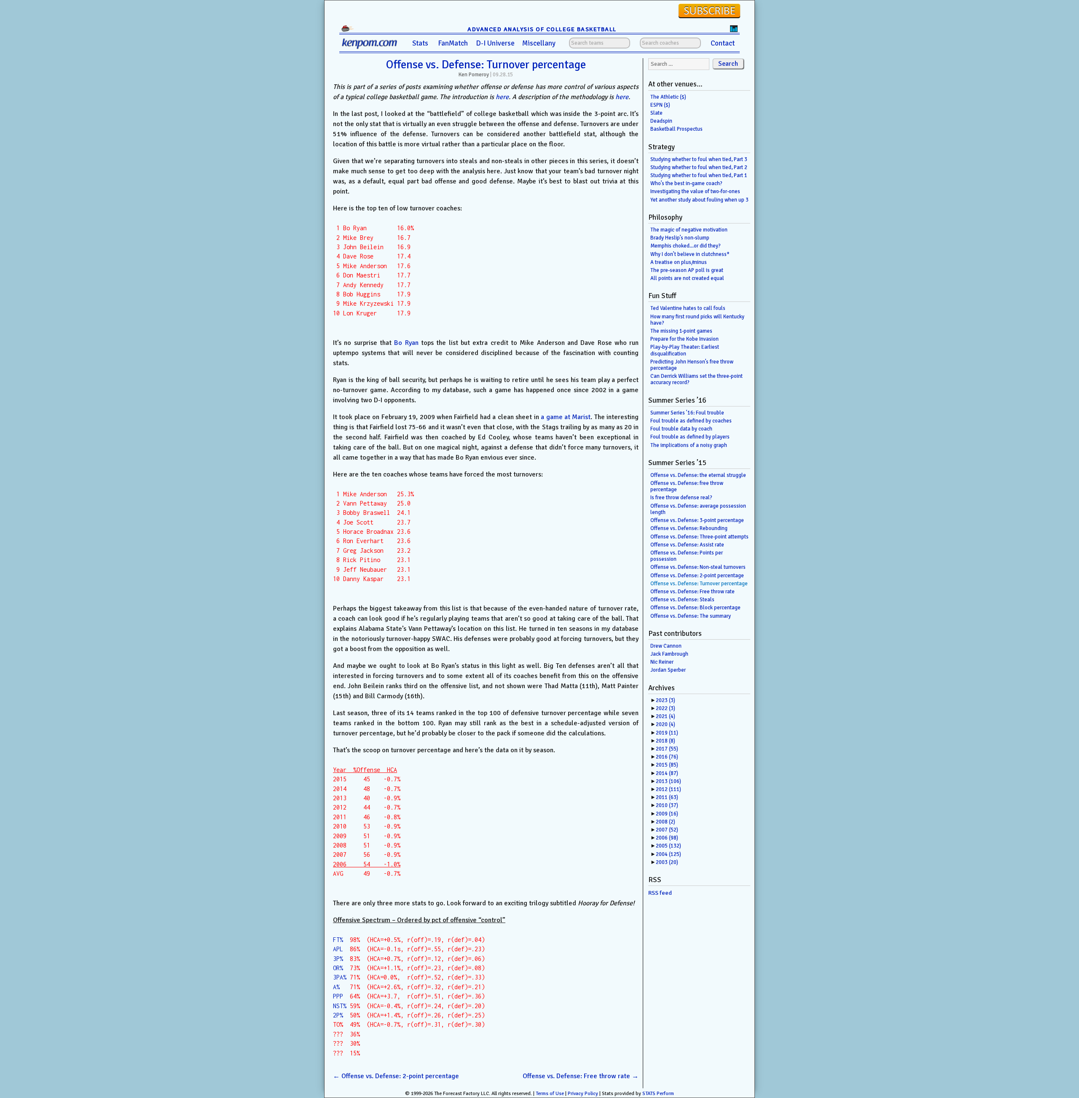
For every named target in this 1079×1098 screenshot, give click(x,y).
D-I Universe (495, 43)
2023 (665, 700)
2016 (667, 757)
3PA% (339, 977)
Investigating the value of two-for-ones (695, 191)
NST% (339, 1005)
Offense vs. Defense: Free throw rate (581, 1076)
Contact (723, 43)
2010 (667, 805)
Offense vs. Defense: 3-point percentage (697, 520)
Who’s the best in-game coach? (686, 183)
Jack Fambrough (669, 654)
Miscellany (539, 43)
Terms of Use (550, 1093)
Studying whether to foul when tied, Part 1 (698, 175)
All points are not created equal (687, 278)
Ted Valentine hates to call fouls (687, 308)
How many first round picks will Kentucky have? (697, 319)
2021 (665, 716)
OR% (338, 968)
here (502, 97)
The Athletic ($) (668, 97)
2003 (667, 862)
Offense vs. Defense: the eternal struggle (698, 475)
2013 (668, 781)
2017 (667, 748)
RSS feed (660, 892)
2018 (665, 740)
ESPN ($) (660, 105)
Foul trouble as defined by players (690, 436)
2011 (667, 797)
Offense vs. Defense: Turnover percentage (486, 64)
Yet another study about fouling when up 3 (699, 199)
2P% (338, 1015)
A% (336, 986)
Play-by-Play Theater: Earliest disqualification (684, 350)
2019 (667, 732)
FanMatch (453, 43)
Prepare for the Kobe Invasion (684, 339)
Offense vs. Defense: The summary (690, 616)
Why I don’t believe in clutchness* (690, 254)
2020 (665, 724)
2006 (667, 837)
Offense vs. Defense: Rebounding (688, 528)
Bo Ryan (406, 343)
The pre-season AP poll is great (686, 270)
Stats (420, 43)
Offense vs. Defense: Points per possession (686, 555)
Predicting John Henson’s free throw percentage (691, 364)
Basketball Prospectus (676, 129)
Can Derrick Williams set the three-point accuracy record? (696, 379)
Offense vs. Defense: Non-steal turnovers (698, 567)
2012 (668, 789)
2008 (665, 821)
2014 (667, 773)
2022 (665, 708)
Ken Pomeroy (474, 74)
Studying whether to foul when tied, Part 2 (698, 167)
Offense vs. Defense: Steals (682, 599)
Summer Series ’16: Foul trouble (687, 412)
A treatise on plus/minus (678, 262)
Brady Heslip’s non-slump (679, 237)
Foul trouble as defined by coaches (691, 420)
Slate (656, 113)
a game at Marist (565, 417)
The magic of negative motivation (688, 229)
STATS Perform (658, 1093)
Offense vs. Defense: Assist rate (687, 544)
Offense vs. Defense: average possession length (698, 509)
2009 (667, 813)
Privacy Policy (583, 1093)
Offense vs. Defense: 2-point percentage (396, 1076)
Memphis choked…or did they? (685, 245)
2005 (668, 845)
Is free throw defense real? (681, 497)
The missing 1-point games (681, 331)
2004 (668, 854)
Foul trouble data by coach (681, 428)
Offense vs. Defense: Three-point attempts (699, 536)
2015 (667, 765)
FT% (338, 939)
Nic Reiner (662, 662)
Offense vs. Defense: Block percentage (695, 607)
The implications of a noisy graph (688, 445)
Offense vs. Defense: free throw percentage (686, 486)
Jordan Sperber (668, 670)
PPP (338, 996)
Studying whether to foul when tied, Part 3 (698, 159)
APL (338, 949)
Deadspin (661, 121)
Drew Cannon (666, 646)
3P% (338, 958)
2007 (667, 829)
